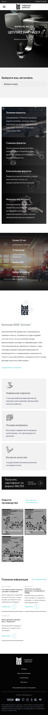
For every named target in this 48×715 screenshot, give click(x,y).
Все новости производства (32, 501)
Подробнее (6, 606)
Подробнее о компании (11, 368)
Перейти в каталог (21, 39)
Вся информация (39, 579)
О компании (24, 678)
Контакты (24, 682)
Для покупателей (24, 673)
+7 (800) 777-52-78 (40, 1)
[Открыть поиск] (42, 7)
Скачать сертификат (32, 483)
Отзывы (24, 669)
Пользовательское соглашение (24, 688)
